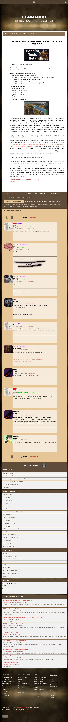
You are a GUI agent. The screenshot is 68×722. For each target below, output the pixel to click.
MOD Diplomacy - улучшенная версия (15, 649)
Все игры (6, 553)
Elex (4, 562)
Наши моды (37, 693)
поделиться (31, 228)
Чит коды (36, 696)
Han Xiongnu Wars (8, 546)
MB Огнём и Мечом (9, 523)
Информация (5, 679)
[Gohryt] (8, 369)
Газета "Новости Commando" (6, 692)
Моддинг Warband (12, 484)
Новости (9, 500)
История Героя (22, 677)
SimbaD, (5, 664)
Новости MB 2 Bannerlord (25, 34)
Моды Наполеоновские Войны (41, 686)
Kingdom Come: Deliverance (12, 559)
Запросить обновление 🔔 (14, 201)
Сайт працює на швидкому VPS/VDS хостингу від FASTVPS (19, 711)
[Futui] (8, 322)
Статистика (5, 699)
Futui (14, 324)
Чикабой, (6, 634)
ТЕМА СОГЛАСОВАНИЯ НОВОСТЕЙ (14, 640)
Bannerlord (11, 197)
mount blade (21, 197)
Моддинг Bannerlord (12, 476)
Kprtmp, (5, 610)
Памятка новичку (7, 677)
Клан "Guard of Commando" (6, 688)
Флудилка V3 (7, 655)
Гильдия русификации (8, 681)
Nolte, (4, 642)
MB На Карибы (7, 514)
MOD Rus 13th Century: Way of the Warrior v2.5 (18, 600)
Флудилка (6, 487)
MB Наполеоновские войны (12, 529)
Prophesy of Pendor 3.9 (10, 632)
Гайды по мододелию (16, 481)
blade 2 (29, 197)
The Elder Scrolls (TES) (10, 556)
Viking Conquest (22, 687)
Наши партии (5, 695)
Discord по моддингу (46, 151)
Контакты (4, 697)
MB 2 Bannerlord (8, 494)
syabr (14, 225)
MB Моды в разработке (10, 537)
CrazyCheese (17, 348)
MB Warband (7, 506)
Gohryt (15, 371)
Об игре (12, 181)
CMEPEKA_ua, (7, 602)
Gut (14, 246)
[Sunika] (8, 436)
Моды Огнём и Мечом (40, 683)
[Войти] (66, 2)
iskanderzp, (6, 657)
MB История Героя (9, 517)
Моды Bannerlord (39, 679)
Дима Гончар (10, 193)
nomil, (4, 619)
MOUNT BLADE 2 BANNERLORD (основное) (24, 179)
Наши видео (7, 567)
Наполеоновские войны (25, 685)
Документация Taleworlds (18, 478)
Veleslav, (5, 625)
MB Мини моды (7, 540)
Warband (20, 681)
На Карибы (21, 690)
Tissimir (15, 278)
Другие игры (54, 690)
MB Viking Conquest (9, 534)
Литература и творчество (11, 573)
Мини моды (37, 691)
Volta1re (15, 301)
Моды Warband (38, 681)
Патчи (8, 503)
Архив (5, 576)
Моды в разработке (40, 689)
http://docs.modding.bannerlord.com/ (22, 136)
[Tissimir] (8, 276)
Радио (52, 697)
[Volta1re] (8, 299)
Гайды (5, 564)
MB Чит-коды (7, 543)
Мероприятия (6, 685)
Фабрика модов (8, 473)
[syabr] (8, 223)
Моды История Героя (40, 677)
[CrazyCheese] (8, 346)
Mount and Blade (10, 34)
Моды (8, 497)
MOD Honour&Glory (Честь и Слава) (14, 624)
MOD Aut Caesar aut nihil (11, 608)
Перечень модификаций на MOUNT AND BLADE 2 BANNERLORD (24, 617)
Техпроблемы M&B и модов (15, 511)
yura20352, (6, 651)
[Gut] (8, 244)
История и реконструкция (11, 570)
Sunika (15, 438)
